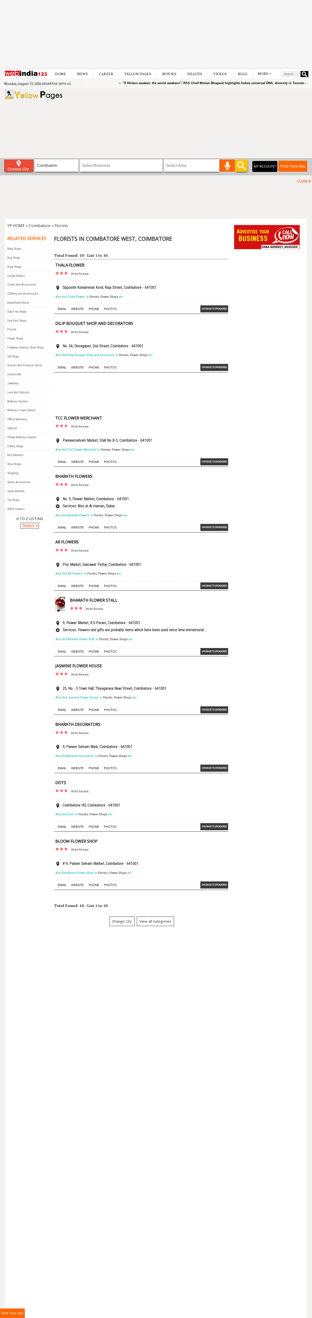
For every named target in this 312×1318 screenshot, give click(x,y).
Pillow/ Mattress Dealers (22, 437)
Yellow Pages (137, 73)
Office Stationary (17, 419)
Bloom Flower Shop (76, 841)
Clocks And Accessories (21, 284)
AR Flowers (67, 542)
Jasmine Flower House (78, 666)
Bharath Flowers (73, 476)
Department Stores (18, 302)
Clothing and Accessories (22, 293)
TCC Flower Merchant (78, 418)
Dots (60, 782)
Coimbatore (39, 225)
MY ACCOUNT (265, 166)
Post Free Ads (292, 166)
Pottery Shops (15, 446)
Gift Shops (13, 356)
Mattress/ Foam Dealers (21, 410)
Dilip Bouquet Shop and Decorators (94, 323)
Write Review (79, 274)
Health (194, 73)
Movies (169, 73)
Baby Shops (14, 248)
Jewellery (13, 383)
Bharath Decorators (77, 724)
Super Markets (16, 491)
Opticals (12, 428)
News (82, 73)
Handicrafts (14, 374)
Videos (220, 73)
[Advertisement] (156, 34)
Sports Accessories (18, 482)
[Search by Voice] (227, 166)
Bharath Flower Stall (93, 600)
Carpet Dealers (16, 276)
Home (60, 73)
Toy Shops (13, 500)
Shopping (13, 473)
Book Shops (14, 267)
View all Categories (155, 921)
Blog (242, 73)
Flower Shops (15, 338)
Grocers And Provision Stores (24, 365)
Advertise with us (56, 83)
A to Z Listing (29, 518)
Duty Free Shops (17, 311)
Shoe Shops (14, 464)
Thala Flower (69, 265)
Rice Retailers (15, 455)
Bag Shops (13, 258)
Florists (61, 225)
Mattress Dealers (17, 401)
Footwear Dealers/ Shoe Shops (25, 347)
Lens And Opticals (18, 392)
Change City (122, 921)
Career (106, 73)
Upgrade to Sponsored (214, 308)
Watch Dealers (16, 509)
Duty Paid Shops (17, 320)
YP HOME (16, 225)
